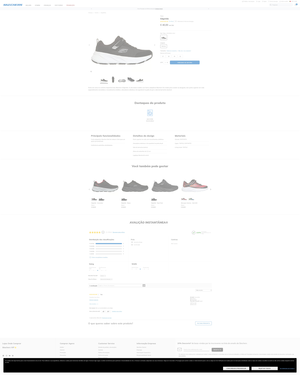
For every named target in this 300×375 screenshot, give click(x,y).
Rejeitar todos (265, 368)
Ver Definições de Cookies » (287, 368)
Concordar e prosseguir (236, 368)
